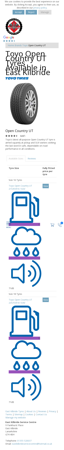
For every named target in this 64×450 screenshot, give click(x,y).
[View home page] (14, 26)
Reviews (32, 158)
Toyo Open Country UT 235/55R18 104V (20, 301)
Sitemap (18, 414)
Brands (18, 45)
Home (11, 45)
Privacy (52, 411)
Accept (18, 12)
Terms (8, 414)
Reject (31, 12)
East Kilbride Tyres (14, 411)
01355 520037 (24, 440)
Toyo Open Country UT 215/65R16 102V (20, 187)
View (45, 186)
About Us (31, 411)
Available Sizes (16, 158)
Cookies (29, 414)
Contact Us (41, 414)
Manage (45, 12)
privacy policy (40, 7)
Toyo (25, 45)
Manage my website (15, 417)
